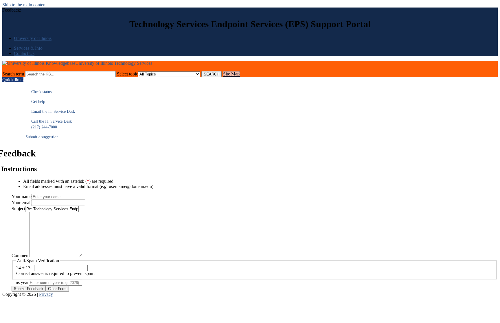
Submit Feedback (28, 289)
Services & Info (28, 48)
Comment (21, 255)
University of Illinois (33, 38)
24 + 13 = (25, 267)
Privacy (46, 294)
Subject (18, 208)
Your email (22, 202)
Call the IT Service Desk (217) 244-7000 (48, 124)
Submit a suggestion (41, 137)
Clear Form (57, 289)
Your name (22, 196)
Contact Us (24, 53)
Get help (35, 101)
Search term (13, 73)
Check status (38, 92)
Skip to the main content (24, 4)
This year (20, 282)
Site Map (231, 73)
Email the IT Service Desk (50, 111)
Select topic (127, 73)
